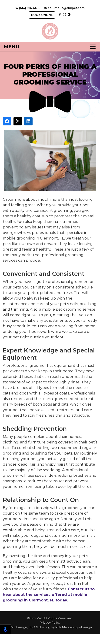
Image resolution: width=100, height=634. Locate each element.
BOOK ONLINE (42, 15)
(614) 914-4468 (29, 8)
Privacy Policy (50, 622)
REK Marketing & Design (73, 627)
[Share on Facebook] (7, 121)
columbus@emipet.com (65, 8)
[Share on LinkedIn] (28, 121)
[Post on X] (17, 121)
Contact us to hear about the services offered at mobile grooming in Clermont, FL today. (49, 594)
